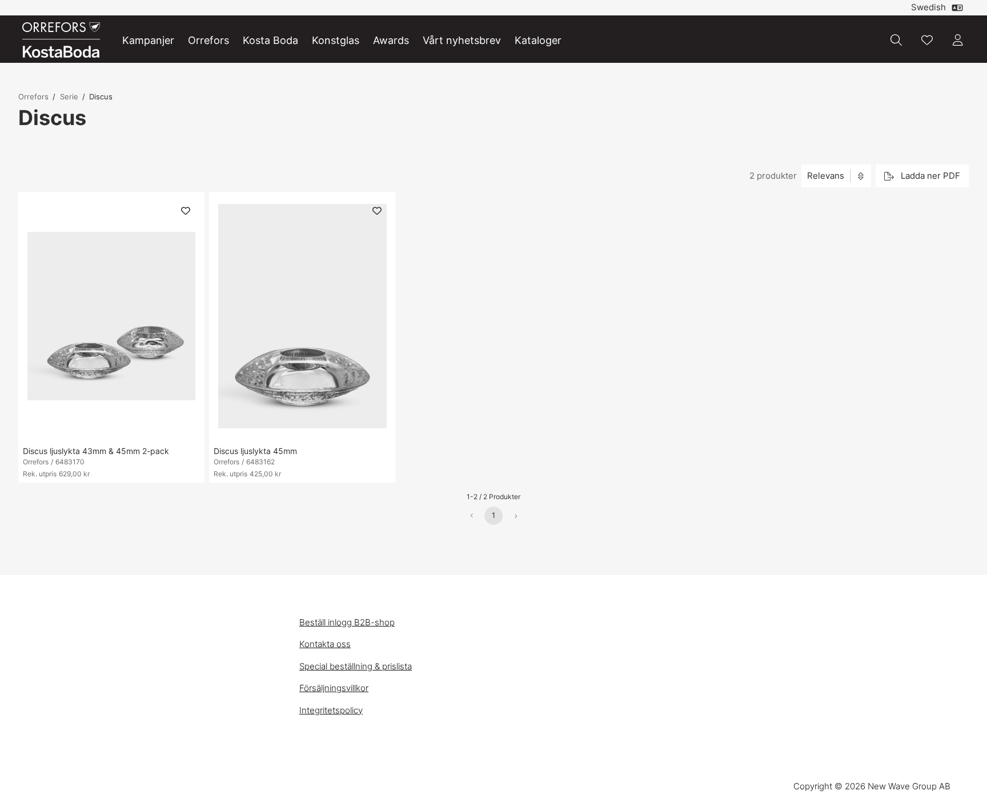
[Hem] (61, 40)
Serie (69, 96)
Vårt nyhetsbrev (462, 40)
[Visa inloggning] (958, 40)
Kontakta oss (325, 644)
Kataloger (538, 40)
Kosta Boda (270, 40)
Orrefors (208, 40)
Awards (391, 40)
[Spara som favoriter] (927, 40)
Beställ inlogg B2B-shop (347, 622)
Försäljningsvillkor (333, 687)
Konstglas (335, 40)
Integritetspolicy (331, 710)
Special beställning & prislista (355, 666)
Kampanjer (148, 40)
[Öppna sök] (896, 40)
